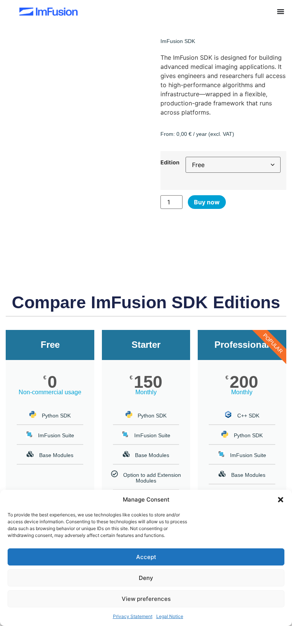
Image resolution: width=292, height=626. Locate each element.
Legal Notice (169, 616)
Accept (146, 557)
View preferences (146, 598)
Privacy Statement (132, 616)
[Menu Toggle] (280, 11)
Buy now (207, 202)
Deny (146, 577)
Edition (169, 162)
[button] (280, 499)
